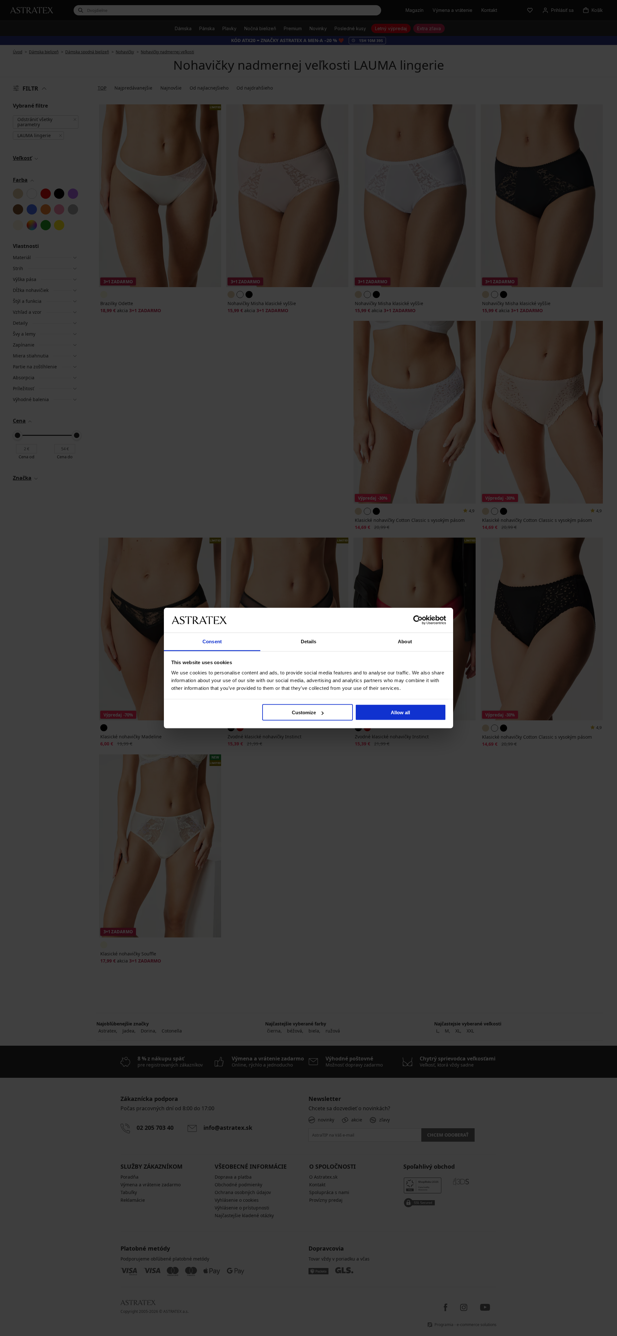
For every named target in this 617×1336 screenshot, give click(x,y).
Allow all (400, 712)
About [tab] (405, 641)
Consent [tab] (212, 641)
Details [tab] (309, 641)
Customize (304, 712)
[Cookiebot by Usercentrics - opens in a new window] (418, 620)
